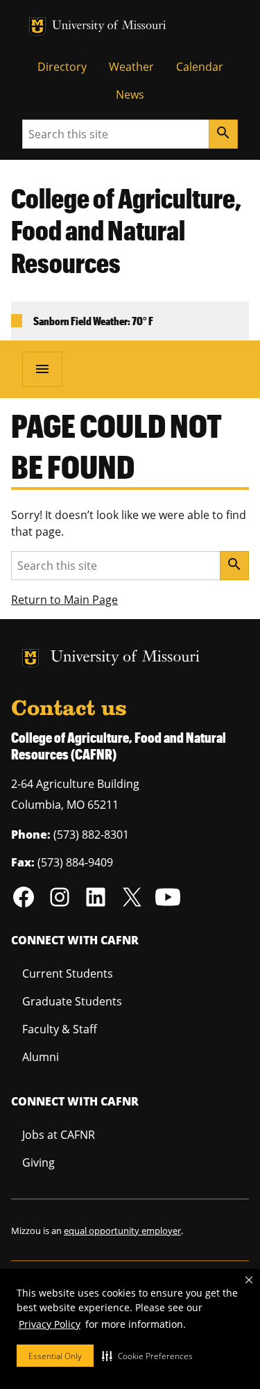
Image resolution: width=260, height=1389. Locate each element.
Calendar (199, 66)
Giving (38, 1162)
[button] (147, 1356)
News (130, 94)
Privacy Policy (49, 1324)
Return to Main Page (64, 599)
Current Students (67, 973)
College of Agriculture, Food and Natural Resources (126, 230)
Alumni (40, 1057)
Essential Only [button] (55, 1356)
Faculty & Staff (59, 1029)
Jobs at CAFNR (58, 1134)
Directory (62, 66)
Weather (131, 66)
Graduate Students (72, 1001)
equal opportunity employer (122, 1230)
